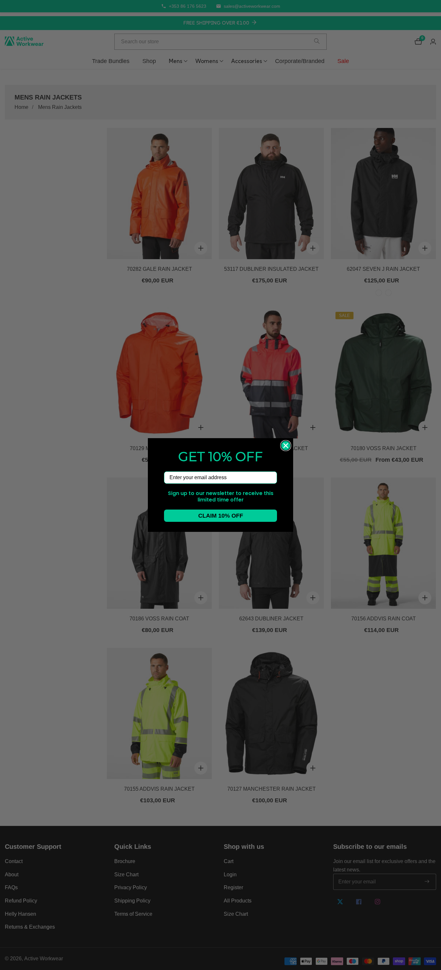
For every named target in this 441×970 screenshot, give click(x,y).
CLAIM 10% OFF (220, 515)
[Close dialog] (286, 445)
